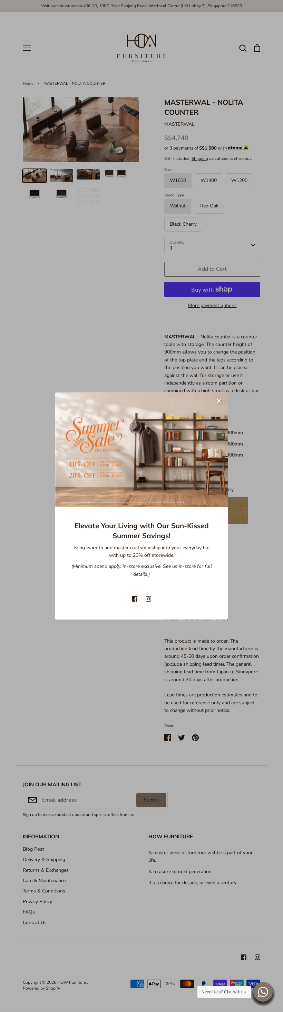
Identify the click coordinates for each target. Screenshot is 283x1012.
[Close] (219, 401)
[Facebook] (135, 599)
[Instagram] (148, 599)
